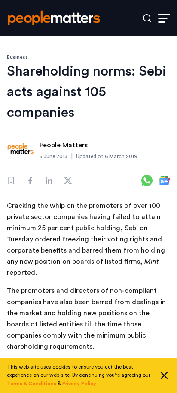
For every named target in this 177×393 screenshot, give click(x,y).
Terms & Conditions (31, 383)
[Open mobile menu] (164, 18)
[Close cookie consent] (164, 375)
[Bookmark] (11, 180)
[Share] (30, 180)
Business (17, 57)
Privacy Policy (79, 383)
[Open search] (147, 18)
